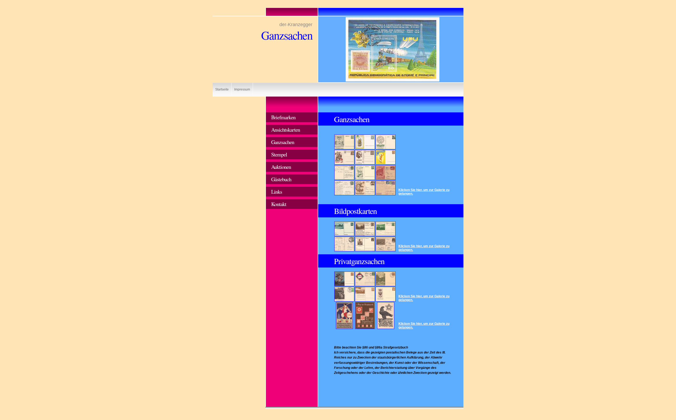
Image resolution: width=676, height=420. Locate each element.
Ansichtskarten (285, 129)
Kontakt (278, 204)
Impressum (242, 89)
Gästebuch (281, 179)
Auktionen (281, 166)
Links (276, 191)
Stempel (279, 154)
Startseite (222, 89)
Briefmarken (283, 117)
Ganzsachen (282, 142)
